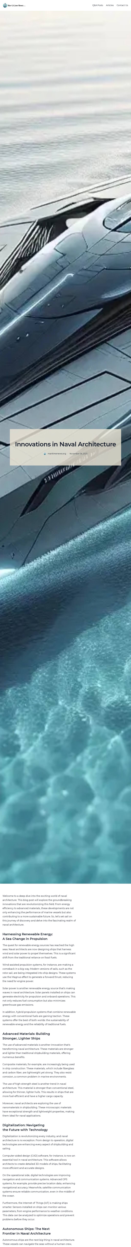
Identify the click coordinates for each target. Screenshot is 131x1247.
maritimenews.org (57, 453)
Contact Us (122, 5)
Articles (110, 5)
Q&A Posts (97, 5)
